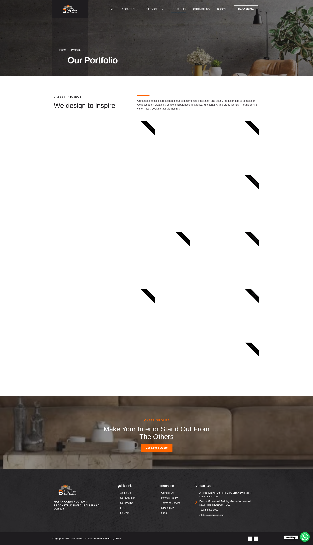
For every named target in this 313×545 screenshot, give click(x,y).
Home (110, 9)
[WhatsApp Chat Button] (305, 537)
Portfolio (178, 9)
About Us (128, 9)
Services (152, 9)
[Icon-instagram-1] (256, 539)
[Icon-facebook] (250, 539)
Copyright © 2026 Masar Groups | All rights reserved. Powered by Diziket (86, 538)
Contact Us (201, 9)
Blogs (221, 9)
